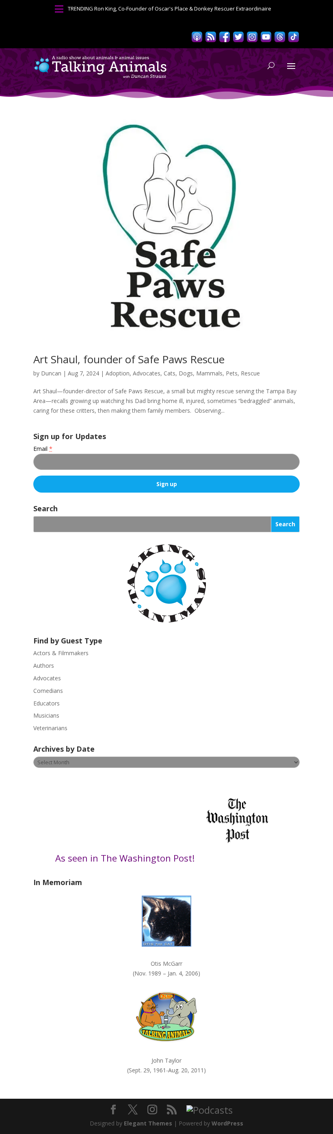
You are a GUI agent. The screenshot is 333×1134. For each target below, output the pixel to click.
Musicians (46, 715)
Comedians (48, 691)
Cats (169, 373)
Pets (232, 373)
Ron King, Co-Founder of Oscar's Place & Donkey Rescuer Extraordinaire (182, 8)
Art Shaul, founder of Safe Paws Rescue (129, 359)
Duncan (51, 373)
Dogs (186, 373)
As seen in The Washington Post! (126, 858)
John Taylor (166, 1060)
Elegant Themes (148, 1123)
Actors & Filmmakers (61, 653)
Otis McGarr (166, 963)
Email (42, 448)
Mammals (209, 373)
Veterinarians (50, 728)
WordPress (227, 1123)
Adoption (118, 373)
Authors (43, 665)
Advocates (146, 373)
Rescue (250, 373)
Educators (46, 703)
